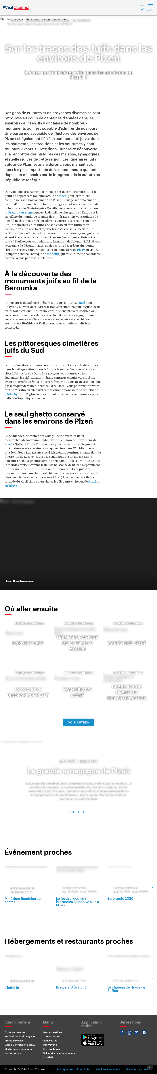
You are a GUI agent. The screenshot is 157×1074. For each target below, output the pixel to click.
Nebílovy (11, 485)
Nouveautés (50, 1040)
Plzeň (63, 196)
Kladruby (11, 394)
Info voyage (50, 1044)
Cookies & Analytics (108, 1069)
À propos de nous (15, 1032)
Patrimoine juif (81, 20)
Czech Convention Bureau (20, 1044)
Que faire (16, 20)
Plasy (81, 250)
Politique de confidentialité (73, 1069)
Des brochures (51, 1048)
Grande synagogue (21, 212)
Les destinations (52, 1032)
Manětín (53, 254)
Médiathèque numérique (19, 1048)
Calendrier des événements (59, 1053)
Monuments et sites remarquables (47, 20)
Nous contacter (14, 1053)
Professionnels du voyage (20, 1036)
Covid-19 (48, 1057)
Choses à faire (51, 1036)
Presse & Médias (14, 1040)
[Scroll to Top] (150, 1067)
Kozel (92, 481)
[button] (142, 7)
